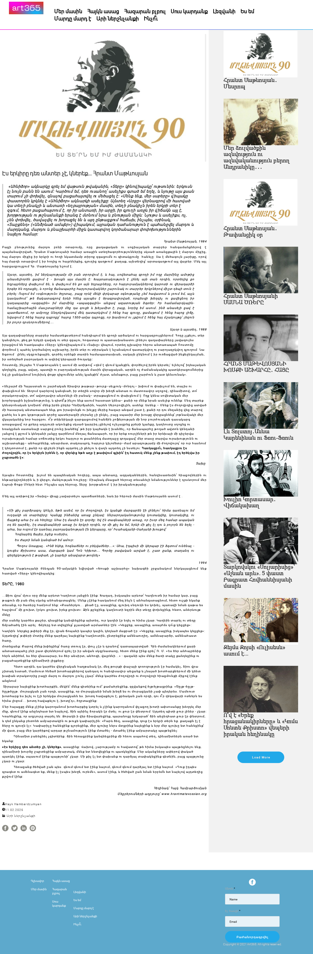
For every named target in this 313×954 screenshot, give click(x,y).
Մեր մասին (68, 11)
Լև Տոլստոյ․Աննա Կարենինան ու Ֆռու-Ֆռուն (258, 435)
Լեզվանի (224, 11)
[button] (260, 757)
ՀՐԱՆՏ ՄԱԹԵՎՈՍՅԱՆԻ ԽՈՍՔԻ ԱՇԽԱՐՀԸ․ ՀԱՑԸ (256, 367)
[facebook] (252, 882)
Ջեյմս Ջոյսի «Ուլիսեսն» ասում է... (255, 651)
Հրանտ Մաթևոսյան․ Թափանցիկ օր (250, 232)
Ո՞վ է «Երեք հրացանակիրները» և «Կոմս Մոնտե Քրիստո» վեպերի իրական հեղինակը (261, 725)
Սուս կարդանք (189, 11)
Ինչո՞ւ (151, 18)
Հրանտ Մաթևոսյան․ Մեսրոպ (250, 84)
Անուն (230, 888)
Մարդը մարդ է (72, 18)
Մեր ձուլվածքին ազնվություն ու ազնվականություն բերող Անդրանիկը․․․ (257, 158)
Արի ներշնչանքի (117, 18)
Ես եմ (247, 11)
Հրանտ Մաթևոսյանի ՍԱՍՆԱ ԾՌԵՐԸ (251, 299)
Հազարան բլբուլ (145, 11)
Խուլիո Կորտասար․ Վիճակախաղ (250, 503)
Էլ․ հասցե (232, 911)
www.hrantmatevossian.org (184, 794)
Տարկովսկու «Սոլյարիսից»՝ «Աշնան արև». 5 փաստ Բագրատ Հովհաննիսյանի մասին (259, 577)
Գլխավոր (37, 881)
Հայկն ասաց (103, 11)
